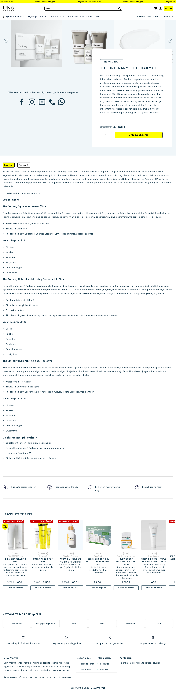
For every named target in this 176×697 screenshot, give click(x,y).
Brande (42, 16)
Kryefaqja (32, 16)
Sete (62, 16)
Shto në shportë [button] (15, 587)
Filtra (53, 16)
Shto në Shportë (138, 135)
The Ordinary (111, 61)
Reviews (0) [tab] (24, 165)
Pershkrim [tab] (8, 165)
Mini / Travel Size (75, 16)
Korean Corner (93, 16)
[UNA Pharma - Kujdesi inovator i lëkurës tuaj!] (8, 8)
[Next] (170, 41)
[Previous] (6, 41)
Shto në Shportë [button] (43, 587)
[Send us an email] (42, 102)
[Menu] (150, 8)
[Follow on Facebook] (21, 102)
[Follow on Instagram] (32, 102)
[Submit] (119, 8)
